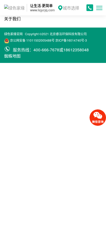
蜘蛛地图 (12, 56)
